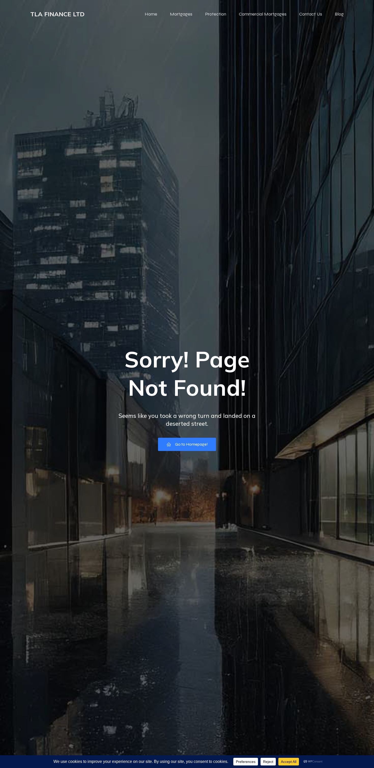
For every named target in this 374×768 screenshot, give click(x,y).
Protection (215, 14)
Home (151, 14)
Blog (339, 14)
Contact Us (310, 14)
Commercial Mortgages (262, 14)
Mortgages (181, 14)
